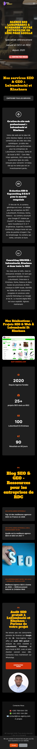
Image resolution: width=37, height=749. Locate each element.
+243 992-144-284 (19, 713)
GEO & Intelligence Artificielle (15, 511)
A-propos (18, 719)
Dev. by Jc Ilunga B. (19, 735)
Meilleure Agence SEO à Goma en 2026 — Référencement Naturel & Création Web (18, 587)
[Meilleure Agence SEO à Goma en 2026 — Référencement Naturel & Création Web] (18, 559)
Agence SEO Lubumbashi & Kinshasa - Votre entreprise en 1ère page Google (18, 27)
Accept (14, 745)
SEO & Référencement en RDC (14, 579)
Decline (23, 745)
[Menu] (34, 3)
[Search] (29, 3)
